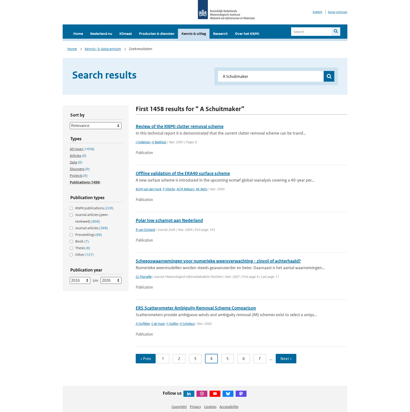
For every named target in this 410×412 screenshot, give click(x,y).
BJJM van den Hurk (148, 189)
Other (84, 254)
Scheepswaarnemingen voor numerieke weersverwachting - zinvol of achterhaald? (218, 261)
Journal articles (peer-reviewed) (92, 218)
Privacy (195, 406)
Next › (286, 358)
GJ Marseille (144, 276)
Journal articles (91, 228)
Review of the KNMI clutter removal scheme (180, 126)
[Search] (335, 31)
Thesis (82, 248)
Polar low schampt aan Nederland (169, 220)
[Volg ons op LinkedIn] (188, 394)
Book (82, 241)
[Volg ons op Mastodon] (241, 394)
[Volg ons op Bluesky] (228, 394)
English (317, 12)
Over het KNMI (247, 33)
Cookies (210, 406)
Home (78, 33)
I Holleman (143, 142)
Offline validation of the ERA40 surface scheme (183, 173)
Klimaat (125, 33)
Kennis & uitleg (194, 33)
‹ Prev (145, 358)
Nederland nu (101, 33)
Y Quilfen (172, 323)
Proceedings (88, 234)
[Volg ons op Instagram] (202, 394)
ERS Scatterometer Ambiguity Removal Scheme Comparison (196, 308)
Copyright (179, 406)
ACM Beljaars (185, 189)
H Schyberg (187, 323)
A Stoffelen (143, 323)
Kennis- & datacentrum (103, 49)
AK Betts (201, 189)
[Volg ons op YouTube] (215, 394)
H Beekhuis (159, 142)
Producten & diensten (156, 33)
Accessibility (228, 406)
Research (220, 33)
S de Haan (158, 323)
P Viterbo (169, 189)
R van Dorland (145, 229)
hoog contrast (337, 12)
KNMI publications (94, 208)
